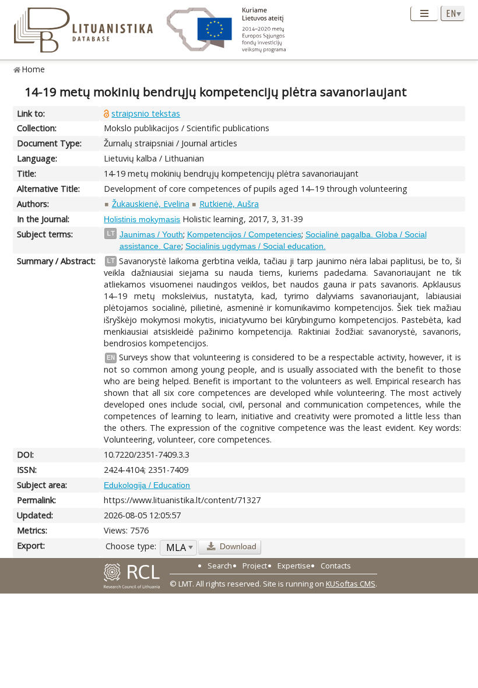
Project (254, 565)
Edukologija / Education (147, 485)
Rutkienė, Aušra (229, 203)
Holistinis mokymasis (142, 219)
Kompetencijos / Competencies (244, 234)
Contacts (336, 565)
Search (220, 565)
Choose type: (131, 546)
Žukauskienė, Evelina (150, 203)
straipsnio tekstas (145, 113)
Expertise (294, 565)
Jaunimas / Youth (151, 234)
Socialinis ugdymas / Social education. (255, 246)
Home (33, 69)
